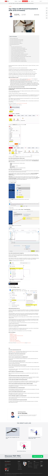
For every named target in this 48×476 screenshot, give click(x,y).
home (9, 3)
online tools (14, 351)
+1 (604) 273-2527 (7, 462)
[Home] (7, 1)
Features (16, 1)
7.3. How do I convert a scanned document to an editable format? (19, 49)
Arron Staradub (16, 14)
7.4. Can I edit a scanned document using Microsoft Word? (18, 50)
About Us (41, 462)
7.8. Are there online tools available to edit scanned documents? (19, 55)
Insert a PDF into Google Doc (14, 340)
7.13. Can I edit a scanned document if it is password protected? (19, 61)
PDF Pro (19, 462)
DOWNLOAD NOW (37, 456)
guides (10, 6)
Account (32, 1)
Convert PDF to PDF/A (13, 337)
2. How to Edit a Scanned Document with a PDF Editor (16, 39)
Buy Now (29, 342)
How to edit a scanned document (15, 341)
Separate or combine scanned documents (16, 335)
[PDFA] (41, 465)
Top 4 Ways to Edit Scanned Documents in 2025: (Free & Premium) (24, 3)
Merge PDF (11, 333)
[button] (41, 1)
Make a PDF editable (13, 334)
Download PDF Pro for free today (22, 103)
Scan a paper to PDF (13, 336)
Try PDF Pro (24, 1)
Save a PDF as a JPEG (13, 338)
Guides (14, 3)
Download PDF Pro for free (21, 342)
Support (19, 1)
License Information (36, 462)
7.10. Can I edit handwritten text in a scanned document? (18, 57)
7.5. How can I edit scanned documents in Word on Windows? (18, 51)
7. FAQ (10, 45)
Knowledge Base (30, 462)
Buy (29, 1)
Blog (11, 3)
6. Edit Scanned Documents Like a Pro (14, 44)
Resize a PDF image (13, 339)
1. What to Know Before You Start (14, 38)
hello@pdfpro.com (7, 467)
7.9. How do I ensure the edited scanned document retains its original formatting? (21, 56)
